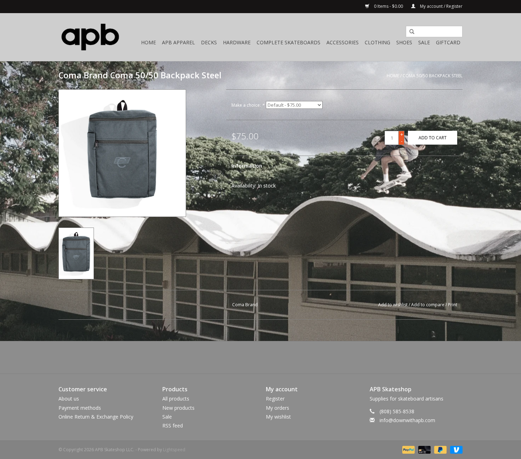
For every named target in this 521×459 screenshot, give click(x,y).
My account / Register (441, 6)
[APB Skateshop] (90, 37)
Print (452, 305)
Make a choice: (247, 105)
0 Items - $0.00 (388, 6)
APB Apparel (178, 42)
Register (275, 398)
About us (68, 398)
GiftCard (448, 42)
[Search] (409, 32)
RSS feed (172, 425)
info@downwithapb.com (407, 420)
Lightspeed (174, 450)
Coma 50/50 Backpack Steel (433, 76)
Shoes (404, 42)
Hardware (237, 42)
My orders (277, 407)
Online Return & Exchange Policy (95, 416)
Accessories (342, 42)
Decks (209, 42)
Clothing (377, 42)
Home (148, 42)
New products (178, 407)
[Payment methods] (408, 449)
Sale (424, 42)
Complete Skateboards (288, 42)
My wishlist (278, 416)
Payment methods (79, 407)
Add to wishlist (393, 305)
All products (175, 398)
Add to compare (428, 305)
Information (246, 165)
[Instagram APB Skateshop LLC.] (273, 357)
